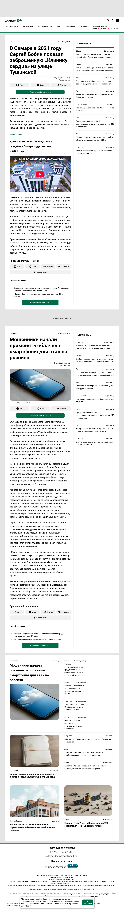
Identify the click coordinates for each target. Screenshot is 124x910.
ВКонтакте (65, 266)
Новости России (16, 821)
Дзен (42, 85)
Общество (79, 51)
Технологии (15, 333)
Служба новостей (62, 78)
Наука (78, 118)
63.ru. (23, 253)
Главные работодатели (40, 92)
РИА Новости (40, 435)
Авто (77, 78)
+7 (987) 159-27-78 (61, 851)
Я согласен (88, 902)
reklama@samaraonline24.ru (61, 856)
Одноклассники (41, 272)
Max (21, 85)
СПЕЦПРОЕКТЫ (81, 104)
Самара (13, 42)
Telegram (63, 85)
